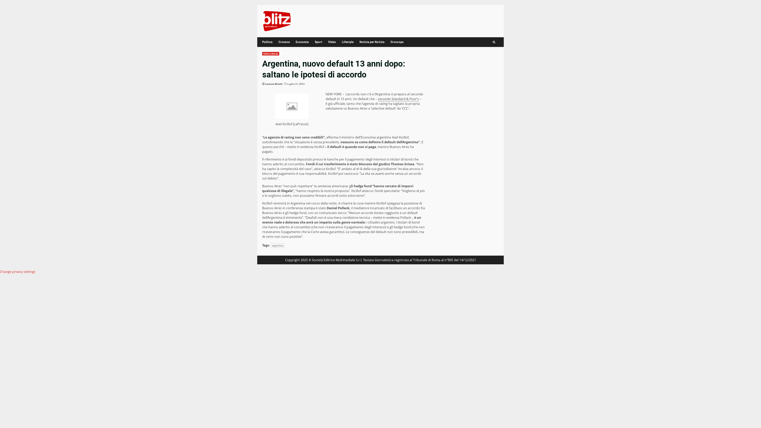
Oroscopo (397, 42)
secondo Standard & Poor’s (398, 99)
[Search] (494, 42)
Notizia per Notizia (371, 42)
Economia (302, 42)
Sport (318, 42)
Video (332, 42)
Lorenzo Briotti (274, 84)
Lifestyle (348, 42)
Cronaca (284, 42)
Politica (267, 42)
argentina (277, 245)
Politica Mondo (270, 53)
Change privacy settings (17, 271)
